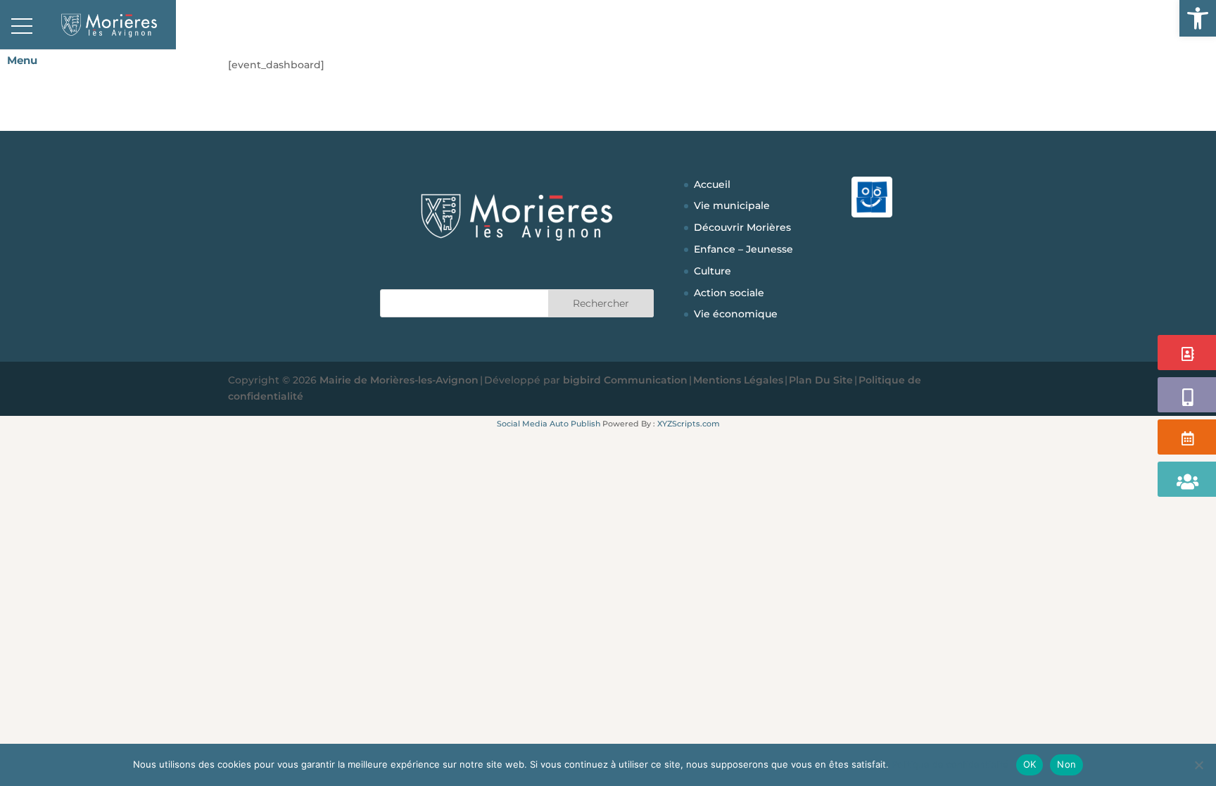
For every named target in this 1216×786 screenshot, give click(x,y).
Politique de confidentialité (950, 764)
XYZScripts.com (688, 424)
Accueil (712, 184)
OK (1030, 764)
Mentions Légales (738, 380)
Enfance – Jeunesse (743, 249)
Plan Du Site (821, 380)
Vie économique (736, 314)
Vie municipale (732, 205)
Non (1066, 764)
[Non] (1198, 765)
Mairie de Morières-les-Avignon (399, 380)
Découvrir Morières (742, 227)
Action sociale (729, 292)
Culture (712, 271)
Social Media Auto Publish (548, 424)
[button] (1197, 18)
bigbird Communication (625, 380)
